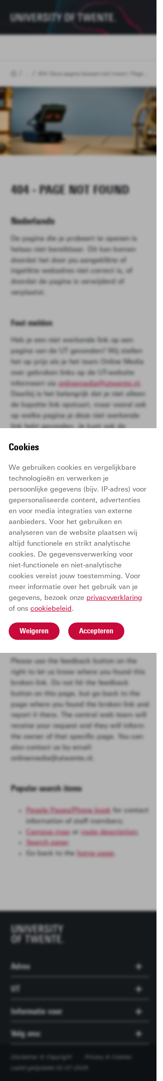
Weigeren (34, 630)
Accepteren (96, 630)
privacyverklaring (114, 597)
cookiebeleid (51, 608)
